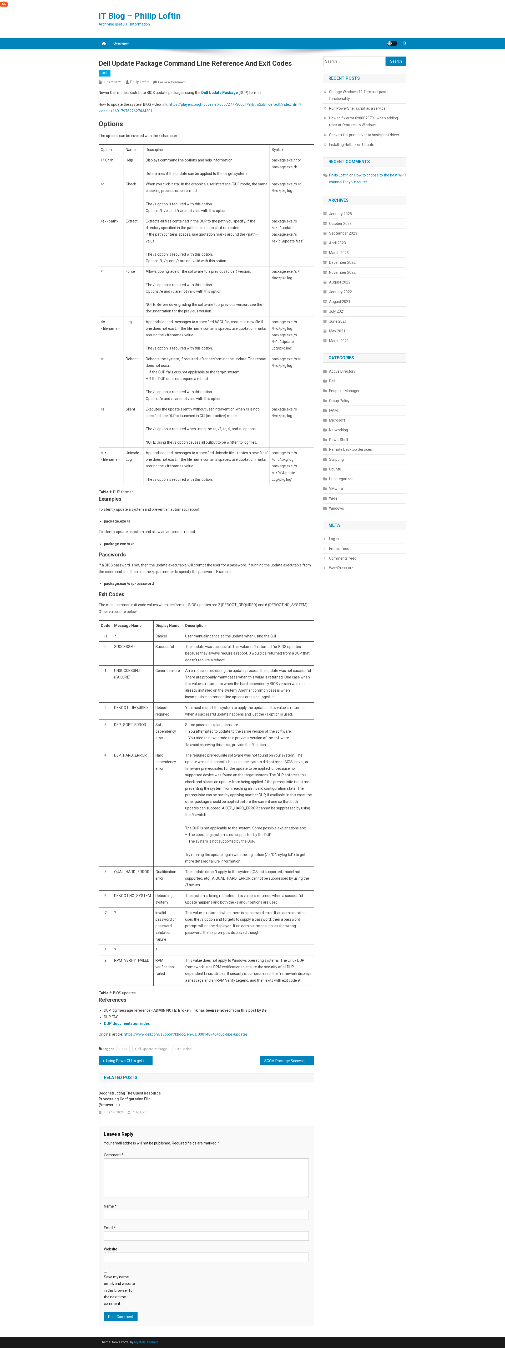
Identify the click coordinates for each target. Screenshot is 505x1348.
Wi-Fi (333, 498)
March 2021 (339, 341)
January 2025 (340, 214)
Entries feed (339, 548)
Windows (336, 508)
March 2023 (339, 253)
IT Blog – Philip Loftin (140, 16)
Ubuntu (335, 469)
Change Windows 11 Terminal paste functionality (358, 95)
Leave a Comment (172, 82)
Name (110, 1206)
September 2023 (343, 233)
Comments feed (342, 558)
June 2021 (338, 321)
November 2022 (342, 272)
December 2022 (342, 262)
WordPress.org (341, 568)
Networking (338, 430)
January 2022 (340, 292)
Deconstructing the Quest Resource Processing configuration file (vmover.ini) (130, 1099)
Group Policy (339, 401)
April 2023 (337, 243)
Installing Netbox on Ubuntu (351, 145)
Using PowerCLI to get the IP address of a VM (129, 1061)
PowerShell (338, 440)
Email (110, 1228)
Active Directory (342, 371)
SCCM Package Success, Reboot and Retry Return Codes (289, 1061)
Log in (334, 539)
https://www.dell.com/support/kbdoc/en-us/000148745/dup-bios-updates (186, 1034)
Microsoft (337, 420)
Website (110, 1249)
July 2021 (337, 311)
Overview (121, 43)
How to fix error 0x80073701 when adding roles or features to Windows (363, 121)
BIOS (123, 1049)
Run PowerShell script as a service (357, 108)
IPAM (333, 410)
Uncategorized (341, 479)
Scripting (336, 459)
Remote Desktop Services (350, 449)
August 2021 (339, 302)
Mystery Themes (146, 1342)
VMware (336, 489)
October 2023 (340, 223)
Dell (104, 73)
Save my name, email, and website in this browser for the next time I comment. (119, 1290)
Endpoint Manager (344, 391)
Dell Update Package (151, 1049)
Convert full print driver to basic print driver (364, 135)
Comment (113, 1155)
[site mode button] (392, 43)
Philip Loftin (139, 82)
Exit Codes (183, 1049)
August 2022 (339, 282)
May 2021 (337, 331)
